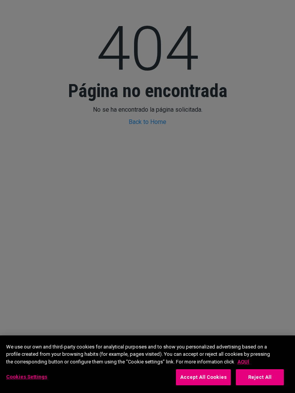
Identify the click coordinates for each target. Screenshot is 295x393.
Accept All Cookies (203, 377)
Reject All (260, 377)
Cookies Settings (26, 377)
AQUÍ (243, 362)
